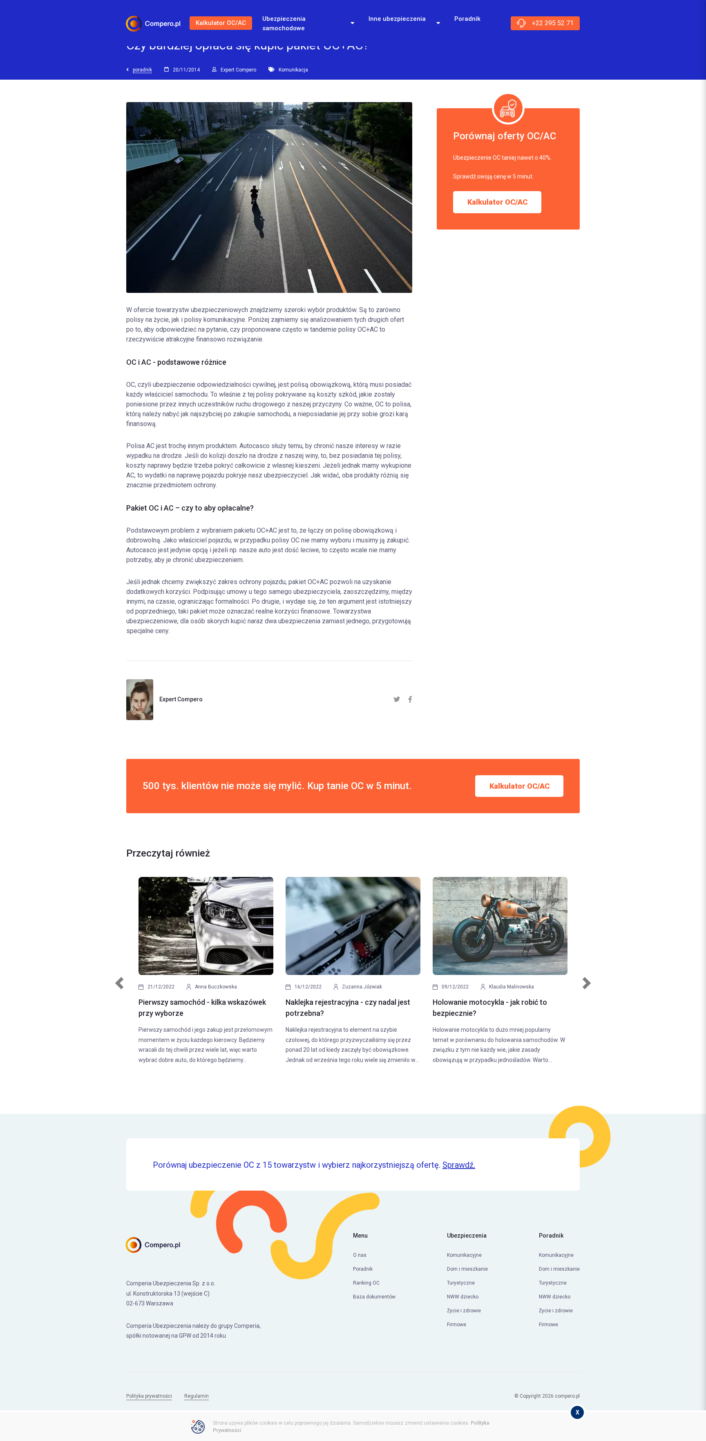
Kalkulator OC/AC (221, 23)
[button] (119, 987)
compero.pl (567, 1396)
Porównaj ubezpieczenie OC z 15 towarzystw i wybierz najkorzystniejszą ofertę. (314, 1165)
